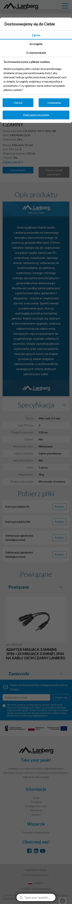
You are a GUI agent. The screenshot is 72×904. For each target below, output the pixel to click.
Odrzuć (18, 102)
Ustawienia (54, 102)
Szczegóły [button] (36, 43)
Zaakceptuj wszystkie (36, 115)
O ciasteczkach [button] (36, 52)
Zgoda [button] (36, 35)
